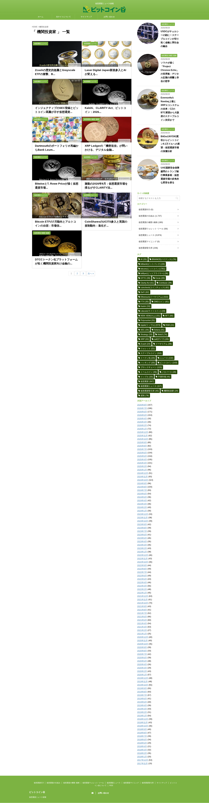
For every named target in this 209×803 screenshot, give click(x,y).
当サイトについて (63, 17)
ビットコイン (168, 362)
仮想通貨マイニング (148, 241)
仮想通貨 (147, 381)
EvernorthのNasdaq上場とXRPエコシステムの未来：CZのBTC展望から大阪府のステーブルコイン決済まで (170, 108)
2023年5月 (142, 538)
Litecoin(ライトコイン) (153, 311)
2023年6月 (142, 534)
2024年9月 (142, 483)
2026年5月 (142, 415)
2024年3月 (142, 504)
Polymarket (148, 320)
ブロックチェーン (151, 367)
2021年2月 (142, 630)
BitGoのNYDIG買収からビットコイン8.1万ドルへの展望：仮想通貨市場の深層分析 (170, 143)
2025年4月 (142, 459)
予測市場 (164, 377)
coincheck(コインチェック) (155, 287)
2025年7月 (142, 449)
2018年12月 (142, 719)
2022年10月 (142, 562)
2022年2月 (142, 589)
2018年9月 (142, 729)
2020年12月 (142, 637)
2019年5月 (142, 702)
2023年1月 (142, 552)
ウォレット (148, 348)
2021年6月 (142, 616)
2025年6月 (142, 453)
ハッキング (148, 362)
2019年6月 (142, 698)
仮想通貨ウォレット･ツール (151, 229)
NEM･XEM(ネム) (150, 315)
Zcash (145, 344)
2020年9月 (142, 647)
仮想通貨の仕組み (147, 216)
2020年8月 (142, 651)
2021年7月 (142, 613)
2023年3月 (142, 545)
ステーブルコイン (151, 353)
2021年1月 (142, 634)
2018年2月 (142, 753)
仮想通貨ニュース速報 (37, 797)
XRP (145, 339)
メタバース (169, 372)
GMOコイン (161, 301)
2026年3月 (142, 422)
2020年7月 (142, 654)
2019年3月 (142, 709)
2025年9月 (142, 442)
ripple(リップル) (150, 325)
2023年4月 (142, 541)
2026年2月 (142, 425)
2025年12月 (142, 432)
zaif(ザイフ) (161, 339)
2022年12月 (142, 555)
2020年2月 (142, 671)
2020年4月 (142, 664)
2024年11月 (142, 476)
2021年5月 (142, 620)
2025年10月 (142, 439)
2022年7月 (142, 572)
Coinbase (165, 283)
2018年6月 (142, 739)
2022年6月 (142, 575)
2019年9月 (142, 688)
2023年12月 (142, 514)
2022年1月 (142, 593)
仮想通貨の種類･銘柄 (148, 222)
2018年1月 (142, 756)
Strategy (146, 334)
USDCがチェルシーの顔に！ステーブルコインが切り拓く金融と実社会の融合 (170, 38)
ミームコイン (149, 372)
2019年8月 (142, 692)
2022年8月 (142, 569)
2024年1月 (142, 511)
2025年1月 (142, 470)
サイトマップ (86, 17)
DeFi (145, 292)
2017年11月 (142, 763)
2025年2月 (142, 466)
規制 (145, 395)
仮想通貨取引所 (146, 248)
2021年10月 (142, 603)
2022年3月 (142, 586)
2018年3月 (142, 750)
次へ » (91, 273)
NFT (169, 315)
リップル (147, 377)
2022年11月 (142, 558)
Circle (160, 278)
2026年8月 (142, 405)
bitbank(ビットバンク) (153, 264)
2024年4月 (142, 500)
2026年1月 (142, 429)
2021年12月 (142, 596)
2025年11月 (142, 435)
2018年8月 (142, 733)
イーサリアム (164, 344)
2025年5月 (142, 456)
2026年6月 (142, 412)
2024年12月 (142, 473)
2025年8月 (142, 446)
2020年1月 (142, 675)
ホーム (40, 17)
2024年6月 (142, 494)
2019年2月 (142, 712)
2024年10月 (142, 480)
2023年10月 (142, 521)
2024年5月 (142, 497)
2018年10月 (142, 726)
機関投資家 (171, 391)
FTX (145, 301)
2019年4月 (142, 705)
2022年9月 (142, 565)
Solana (159, 330)
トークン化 (148, 358)
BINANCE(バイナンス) (164, 259)
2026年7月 (142, 408)
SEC (145, 330)
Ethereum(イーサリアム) (154, 297)
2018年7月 (142, 736)
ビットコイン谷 (37, 792)
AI (144, 259)
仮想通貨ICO (144, 209)
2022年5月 (142, 579)
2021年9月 (142, 606)
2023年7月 (142, 531)
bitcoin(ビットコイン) (153, 269)
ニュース (166, 358)
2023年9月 (142, 524)
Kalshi (145, 306)
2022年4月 (142, 582)
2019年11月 (142, 681)
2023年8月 (142, 528)
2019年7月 (142, 695)
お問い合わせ (109, 17)
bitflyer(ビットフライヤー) (154, 273)
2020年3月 (142, 668)
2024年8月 (142, 487)
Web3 (162, 334)
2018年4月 (142, 746)
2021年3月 (142, 627)
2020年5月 (142, 661)
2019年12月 (142, 678)
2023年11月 (142, 517)
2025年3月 (142, 463)
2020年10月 (142, 644)
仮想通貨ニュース (147, 235)
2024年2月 (142, 507)
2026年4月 (142, 418)
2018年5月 (142, 743)
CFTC (145, 278)
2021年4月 (142, 623)
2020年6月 (142, 657)
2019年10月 (142, 685)
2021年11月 (142, 599)
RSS (111, 785)
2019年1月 (142, 715)
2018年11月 (142, 722)
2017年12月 (142, 760)
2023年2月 (142, 548)
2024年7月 (142, 490)
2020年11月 (142, 640)
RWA (169, 325)
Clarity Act (147, 283)
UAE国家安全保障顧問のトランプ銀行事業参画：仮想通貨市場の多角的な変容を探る (170, 175)
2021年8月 (142, 610)
